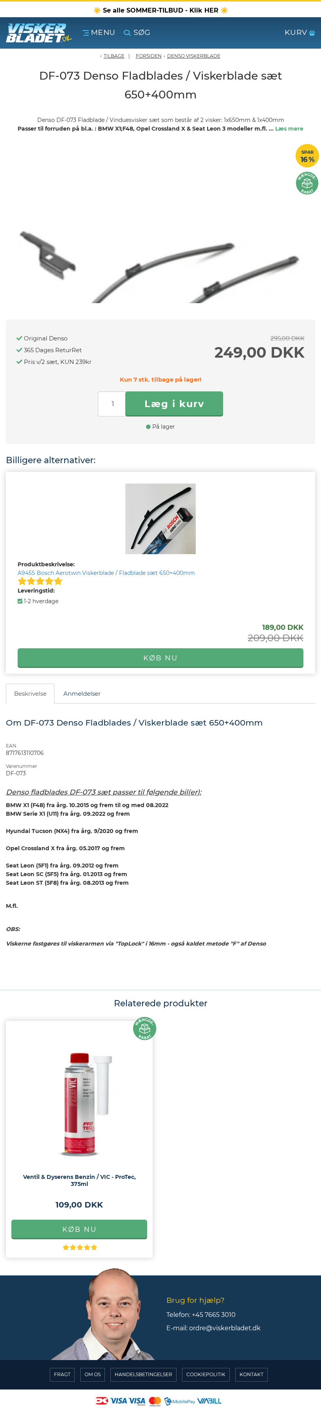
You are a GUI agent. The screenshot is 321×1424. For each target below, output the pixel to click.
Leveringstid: (36, 590)
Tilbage (114, 56)
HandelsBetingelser (143, 1374)
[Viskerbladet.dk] (42, 33)
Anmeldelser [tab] (82, 693)
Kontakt (251, 1374)
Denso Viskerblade (193, 56)
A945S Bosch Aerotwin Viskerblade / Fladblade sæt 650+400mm (106, 573)
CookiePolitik (205, 1374)
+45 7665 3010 (214, 1315)
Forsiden (149, 56)
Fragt (62, 1374)
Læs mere (289, 128)
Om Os (93, 1374)
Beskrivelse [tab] (30, 693)
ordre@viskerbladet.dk (225, 1328)
